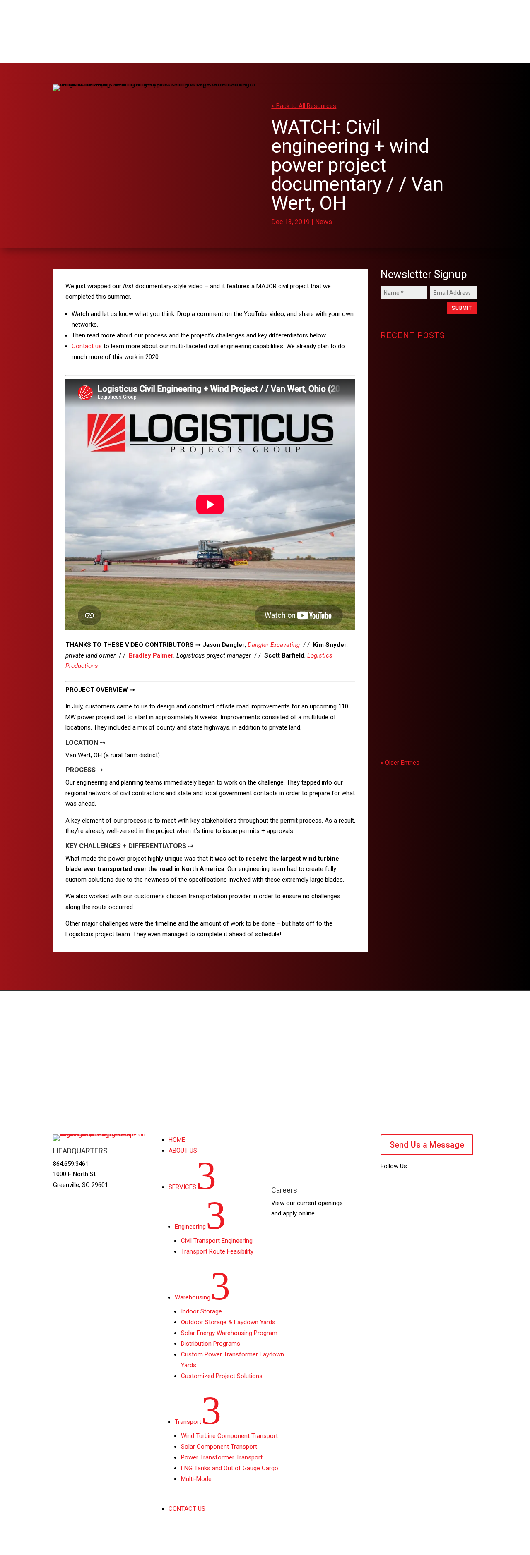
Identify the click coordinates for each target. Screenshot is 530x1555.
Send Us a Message (427, 1145)
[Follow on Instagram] (436, 1184)
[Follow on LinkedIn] (403, 1184)
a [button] (148, 43)
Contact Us (447, 1033)
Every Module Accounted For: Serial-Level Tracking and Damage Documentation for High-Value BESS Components (427, 428)
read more (405, 472)
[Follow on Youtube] (387, 1184)
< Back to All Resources (303, 106)
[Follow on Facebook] (420, 1184)
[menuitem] (169, 43)
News (323, 222)
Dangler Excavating (274, 644)
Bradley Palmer (151, 655)
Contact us (87, 346)
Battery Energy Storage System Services (426, 692)
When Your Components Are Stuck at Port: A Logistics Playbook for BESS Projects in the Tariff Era (428, 574)
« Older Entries (400, 762)
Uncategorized (406, 460)
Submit (462, 308)
